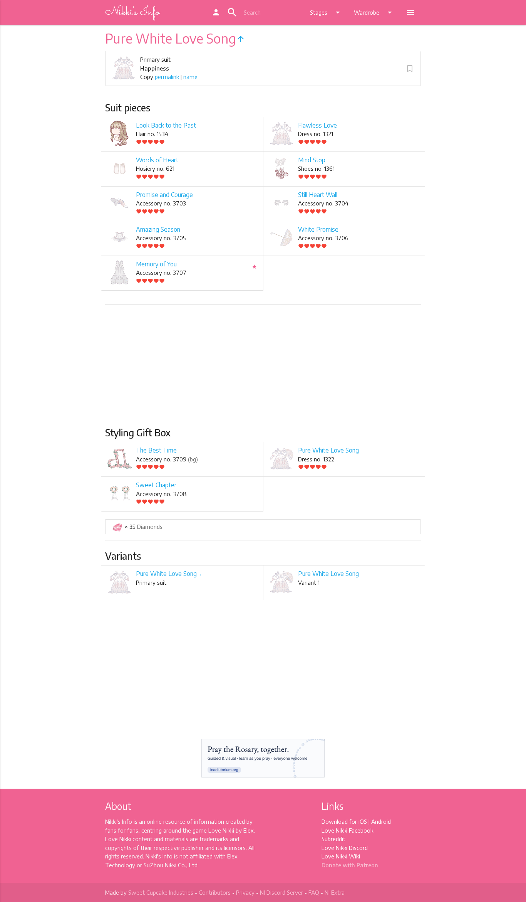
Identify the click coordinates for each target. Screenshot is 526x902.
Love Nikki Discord (345, 847)
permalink (167, 76)
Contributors (215, 892)
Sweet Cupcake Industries (160, 892)
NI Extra (335, 892)
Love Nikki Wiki (341, 856)
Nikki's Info (132, 12)
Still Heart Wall (317, 195)
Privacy (245, 892)
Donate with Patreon (350, 865)
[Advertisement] (263, 369)
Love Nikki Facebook (347, 830)
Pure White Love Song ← (170, 573)
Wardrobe (374, 12)
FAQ (313, 892)
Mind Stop (311, 160)
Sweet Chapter (156, 485)
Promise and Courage (164, 195)
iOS (362, 821)
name (190, 76)
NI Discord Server (281, 892)
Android (381, 821)
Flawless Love (317, 125)
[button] (409, 68)
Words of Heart (157, 160)
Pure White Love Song (328, 450)
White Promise (318, 229)
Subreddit (333, 838)
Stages (326, 12)
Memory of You (156, 264)
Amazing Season (158, 229)
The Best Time (156, 450)
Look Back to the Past (166, 125)
